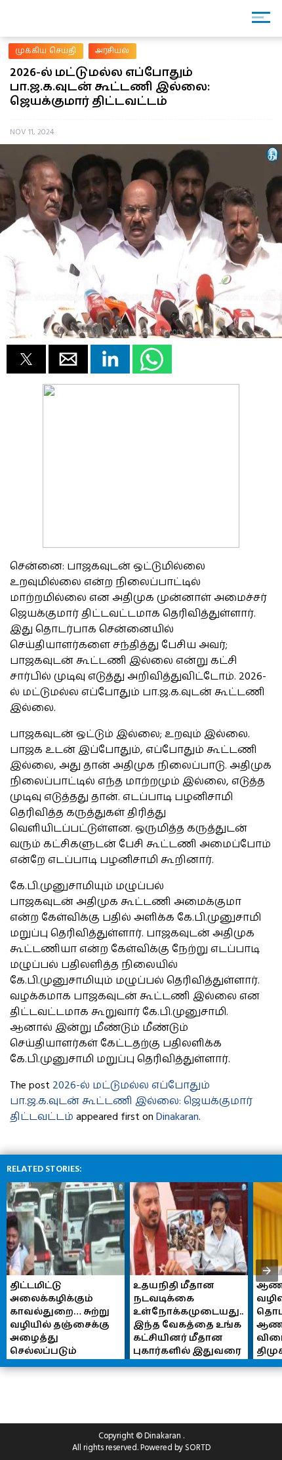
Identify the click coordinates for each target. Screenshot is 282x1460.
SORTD (198, 1447)
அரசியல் (112, 50)
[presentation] (267, 1270)
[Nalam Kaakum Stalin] (141, 544)
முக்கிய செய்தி (46, 50)
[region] (105, 1390)
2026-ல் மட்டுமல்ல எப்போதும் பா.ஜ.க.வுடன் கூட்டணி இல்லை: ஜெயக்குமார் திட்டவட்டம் (131, 1101)
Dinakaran (177, 1116)
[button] (26, 359)
